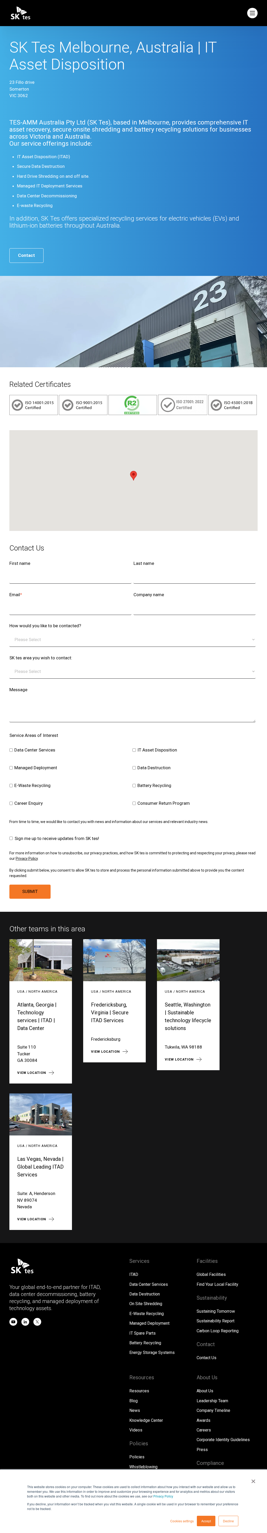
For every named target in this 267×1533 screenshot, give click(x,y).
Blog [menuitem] (133, 1400)
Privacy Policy (163, 1496)
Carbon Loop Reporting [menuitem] (218, 1330)
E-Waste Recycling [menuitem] (146, 1313)
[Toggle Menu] (252, 13)
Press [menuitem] (202, 1449)
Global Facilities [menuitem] (211, 1274)
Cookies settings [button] (182, 1521)
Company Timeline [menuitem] (213, 1410)
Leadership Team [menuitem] (212, 1400)
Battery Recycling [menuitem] (145, 1342)
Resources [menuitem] (139, 1390)
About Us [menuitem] (205, 1390)
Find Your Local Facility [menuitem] (217, 1284)
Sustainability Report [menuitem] (215, 1320)
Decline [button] (228, 1521)
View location (31, 1073)
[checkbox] (132, 777)
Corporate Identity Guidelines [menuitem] (223, 1439)
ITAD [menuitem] (133, 1274)
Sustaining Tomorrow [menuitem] (216, 1311)
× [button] (253, 1479)
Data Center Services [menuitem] (148, 1284)
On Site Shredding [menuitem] (145, 1303)
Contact (26, 255)
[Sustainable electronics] (133, 413)
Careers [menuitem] (204, 1430)
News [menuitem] (134, 1410)
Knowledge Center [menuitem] (146, 1420)
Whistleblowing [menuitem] (143, 1466)
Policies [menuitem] (136, 1456)
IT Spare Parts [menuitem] (142, 1333)
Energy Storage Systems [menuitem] (152, 1352)
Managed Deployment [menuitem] (149, 1323)
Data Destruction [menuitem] (144, 1294)
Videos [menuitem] (135, 1430)
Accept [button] (206, 1521)
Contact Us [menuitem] (206, 1357)
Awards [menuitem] (203, 1420)
